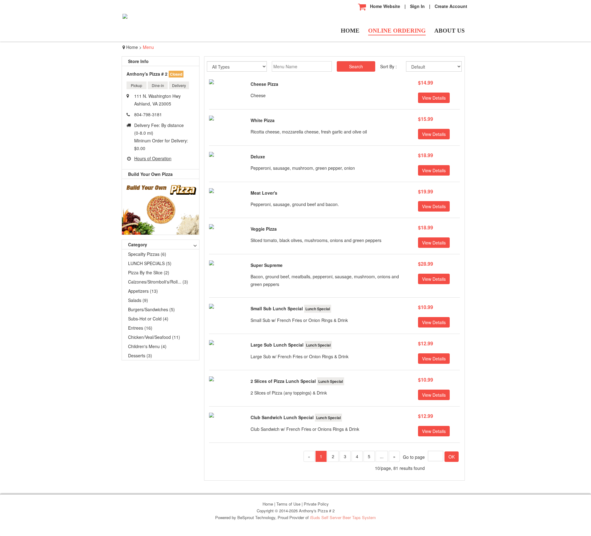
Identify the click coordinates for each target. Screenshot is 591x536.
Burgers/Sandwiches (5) (151, 309)
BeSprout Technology (256, 517)
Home (132, 47)
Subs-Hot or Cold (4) (148, 319)
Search (356, 66)
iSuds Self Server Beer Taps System (343, 517)
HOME (350, 31)
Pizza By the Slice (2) (148, 272)
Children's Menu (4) (147, 346)
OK (451, 457)
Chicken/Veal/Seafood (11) (154, 337)
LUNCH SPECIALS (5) (149, 263)
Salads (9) (138, 300)
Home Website (385, 6)
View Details (434, 98)
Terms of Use (289, 504)
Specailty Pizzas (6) (147, 254)
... (382, 456)
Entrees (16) (140, 328)
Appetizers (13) (143, 291)
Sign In (417, 6)
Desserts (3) (140, 355)
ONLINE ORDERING (397, 31)
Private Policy (316, 504)
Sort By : (388, 66)
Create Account (451, 6)
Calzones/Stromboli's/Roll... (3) (158, 282)
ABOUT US (449, 31)
